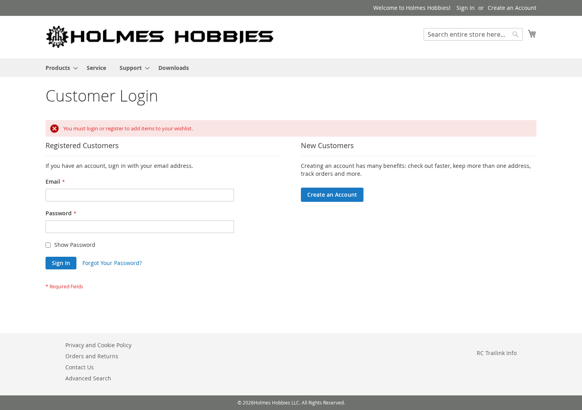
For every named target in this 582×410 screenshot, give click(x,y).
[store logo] (160, 37)
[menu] (291, 67)
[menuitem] (59, 67)
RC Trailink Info (497, 353)
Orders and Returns (91, 356)
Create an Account (512, 7)
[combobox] (473, 34)
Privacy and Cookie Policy (98, 345)
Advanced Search (88, 378)
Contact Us (79, 367)
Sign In (465, 7)
